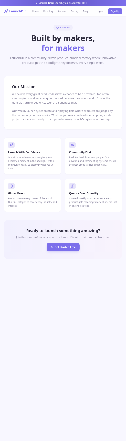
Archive (62, 11)
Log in (100, 11)
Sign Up (115, 11)
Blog (85, 11)
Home (35, 11)
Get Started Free (65, 247)
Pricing (74, 11)
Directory (48, 11)
